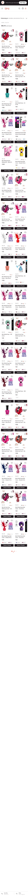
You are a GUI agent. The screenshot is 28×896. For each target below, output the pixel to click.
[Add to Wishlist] (11, 30)
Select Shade (7, 55)
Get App (23, 3)
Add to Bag (7, 170)
